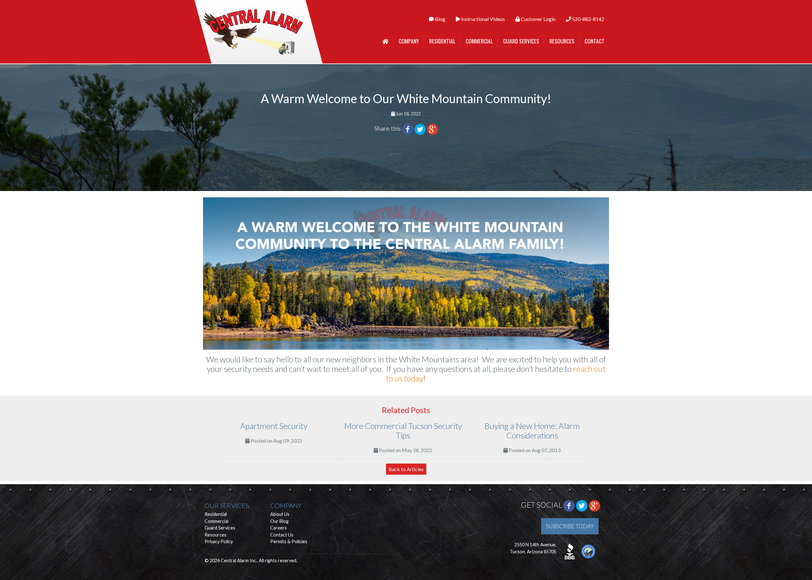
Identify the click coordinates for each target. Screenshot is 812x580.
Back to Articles (406, 469)
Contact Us (281, 534)
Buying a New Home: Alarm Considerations (532, 430)
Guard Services (521, 41)
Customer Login (537, 19)
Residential (442, 41)
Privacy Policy (219, 541)
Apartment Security (273, 426)
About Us (280, 514)
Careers (278, 528)
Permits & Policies (288, 541)
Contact (595, 41)
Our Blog (279, 521)
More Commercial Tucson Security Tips (403, 430)
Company (409, 41)
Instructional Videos (482, 19)
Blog (439, 19)
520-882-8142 (587, 19)
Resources (561, 41)
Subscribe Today (570, 526)
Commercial (479, 41)
